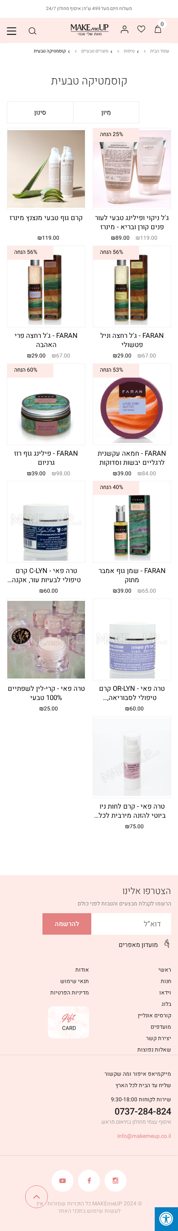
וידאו (165, 993)
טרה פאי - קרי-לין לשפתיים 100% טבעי (46, 693)
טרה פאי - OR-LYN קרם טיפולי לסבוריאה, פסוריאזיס (132, 694)
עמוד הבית (159, 51)
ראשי (164, 970)
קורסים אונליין (154, 1015)
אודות (82, 970)
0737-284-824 (143, 1111)
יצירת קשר (158, 1038)
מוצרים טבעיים (94, 51)
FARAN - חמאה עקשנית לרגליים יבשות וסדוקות (132, 458)
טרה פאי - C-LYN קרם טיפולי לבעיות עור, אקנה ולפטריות (46, 576)
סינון (40, 112)
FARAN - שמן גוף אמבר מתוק (132, 575)
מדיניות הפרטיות (69, 993)
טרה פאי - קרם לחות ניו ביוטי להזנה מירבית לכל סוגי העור (132, 812)
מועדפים (161, 1027)
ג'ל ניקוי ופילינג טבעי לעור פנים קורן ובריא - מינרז (132, 222)
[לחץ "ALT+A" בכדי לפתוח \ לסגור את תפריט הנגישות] (166, 1219)
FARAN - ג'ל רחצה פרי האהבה (46, 340)
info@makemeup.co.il (144, 1136)
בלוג (166, 1004)
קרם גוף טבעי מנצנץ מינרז (46, 218)
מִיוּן (106, 112)
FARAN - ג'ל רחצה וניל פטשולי (132, 340)
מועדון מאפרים (138, 945)
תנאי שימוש (74, 981)
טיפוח (129, 51)
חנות (166, 981)
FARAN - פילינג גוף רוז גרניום (46, 458)
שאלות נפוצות (154, 1050)
